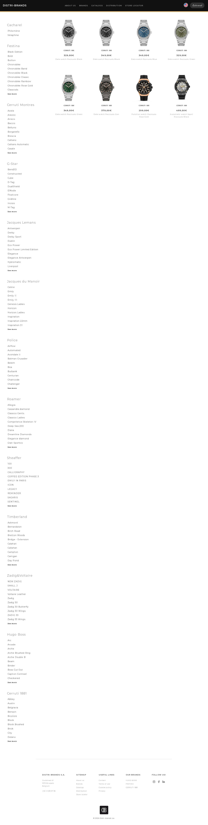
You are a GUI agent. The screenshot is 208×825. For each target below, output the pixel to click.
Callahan (12, 548)
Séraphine (13, 35)
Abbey (11, 699)
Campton (13, 552)
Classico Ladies (16, 417)
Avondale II (14, 354)
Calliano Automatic (18, 144)
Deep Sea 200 (16, 426)
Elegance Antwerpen (19, 258)
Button (12, 60)
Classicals (13, 89)
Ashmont (13, 522)
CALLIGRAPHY (16, 472)
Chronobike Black (17, 73)
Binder (11, 665)
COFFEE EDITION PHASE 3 (23, 476)
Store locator (134, 6)
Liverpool (13, 266)
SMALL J (13, 585)
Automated (14, 350)
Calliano (12, 140)
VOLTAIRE (13, 590)
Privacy (102, 791)
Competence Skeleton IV (22, 422)
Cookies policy (105, 787)
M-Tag (11, 207)
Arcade (12, 644)
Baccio (11, 123)
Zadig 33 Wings (16, 619)
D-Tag (11, 182)
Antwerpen (14, 228)
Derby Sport (14, 236)
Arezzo (12, 115)
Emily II (12, 295)
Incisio (11, 203)
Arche (11, 648)
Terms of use (104, 784)
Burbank (12, 371)
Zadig (11, 598)
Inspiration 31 (15, 325)
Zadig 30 (13, 602)
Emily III (12, 300)
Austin (11, 703)
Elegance (13, 253)
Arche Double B (17, 657)
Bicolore (12, 716)
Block (11, 720)
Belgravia (13, 707)
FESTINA (130, 784)
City (10, 733)
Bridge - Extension (18, 539)
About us (70, 6)
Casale (11, 148)
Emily (11, 291)
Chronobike (14, 64)
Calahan (12, 543)
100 (10, 464)
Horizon (12, 308)
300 (10, 468)
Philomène (14, 31)
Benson (12, 712)
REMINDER (14, 493)
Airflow (11, 346)
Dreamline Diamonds (20, 434)
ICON (11, 485)
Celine (11, 287)
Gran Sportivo (15, 443)
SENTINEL (14, 501)
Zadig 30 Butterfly (18, 606)
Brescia (12, 136)
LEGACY (12, 489)
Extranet (197, 5)
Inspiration (14, 316)
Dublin (11, 241)
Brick (10, 728)
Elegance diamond (18, 438)
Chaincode (14, 379)
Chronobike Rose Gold (20, 85)
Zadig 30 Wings (17, 611)
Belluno (12, 127)
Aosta (11, 110)
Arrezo (11, 119)
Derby (11, 232)
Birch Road (14, 531)
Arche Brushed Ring (19, 653)
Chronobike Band (17, 68)
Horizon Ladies (16, 312)
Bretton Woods (16, 535)
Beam (11, 661)
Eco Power (14, 245)
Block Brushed (16, 724)
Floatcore (13, 195)
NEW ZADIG (15, 581)
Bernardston (15, 527)
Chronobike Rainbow (19, 81)
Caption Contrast (17, 674)
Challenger (14, 384)
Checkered (14, 678)
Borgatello (14, 132)
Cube (10, 178)
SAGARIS (13, 497)
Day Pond (13, 560)
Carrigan (12, 556)
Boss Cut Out (15, 669)
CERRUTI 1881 (132, 787)
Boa (10, 367)
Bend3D (12, 169)
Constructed (15, 173)
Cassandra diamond (19, 409)
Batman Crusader (17, 358)
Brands (83, 6)
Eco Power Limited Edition (23, 249)
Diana (11, 430)
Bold (10, 56)
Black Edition (15, 52)
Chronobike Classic (18, 77)
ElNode (12, 190)
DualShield (14, 186)
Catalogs (97, 6)
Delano (12, 737)
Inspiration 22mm (17, 321)
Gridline (12, 199)
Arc (9, 640)
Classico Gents (16, 413)
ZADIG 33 (13, 615)
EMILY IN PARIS (17, 480)
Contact (102, 780)
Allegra (11, 405)
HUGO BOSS (131, 780)
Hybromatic (14, 262)
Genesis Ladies (16, 304)
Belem (11, 363)
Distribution (114, 6)
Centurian (13, 375)
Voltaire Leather (17, 594)
